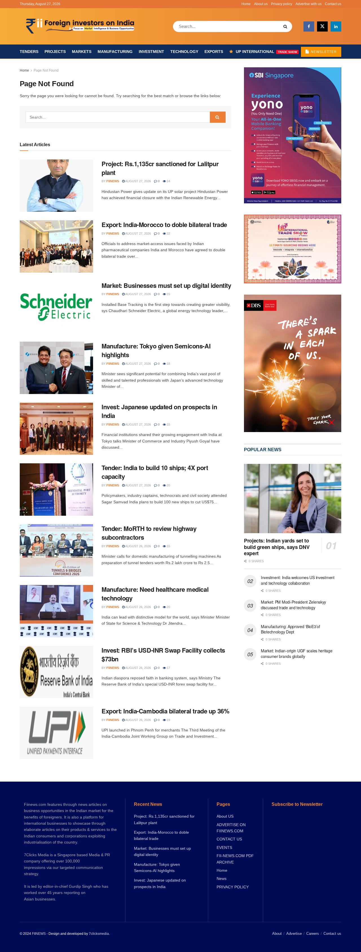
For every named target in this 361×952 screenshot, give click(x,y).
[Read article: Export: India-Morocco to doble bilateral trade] (56, 246)
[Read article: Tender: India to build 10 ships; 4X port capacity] (56, 489)
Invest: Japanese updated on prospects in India (159, 411)
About (277, 933)
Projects (55, 51)
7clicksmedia (99, 934)
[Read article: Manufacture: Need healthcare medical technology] (56, 611)
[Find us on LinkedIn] (336, 26)
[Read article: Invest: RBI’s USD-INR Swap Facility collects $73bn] (56, 672)
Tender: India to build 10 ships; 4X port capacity (155, 472)
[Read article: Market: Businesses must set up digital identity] (56, 307)
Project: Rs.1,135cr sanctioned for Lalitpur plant (160, 168)
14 (168, 181)
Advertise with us (309, 4)
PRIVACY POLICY (233, 887)
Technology (184, 51)
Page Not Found (46, 70)
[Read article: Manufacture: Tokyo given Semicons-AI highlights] (56, 368)
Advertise (294, 933)
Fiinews (112, 181)
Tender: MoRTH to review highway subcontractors (149, 533)
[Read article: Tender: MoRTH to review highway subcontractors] (56, 550)
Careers (312, 933)
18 (168, 363)
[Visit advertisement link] (292, 363)
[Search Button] (286, 26)
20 (168, 485)
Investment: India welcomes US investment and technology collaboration (297, 580)
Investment (151, 51)
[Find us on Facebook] (308, 26)
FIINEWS (39, 934)
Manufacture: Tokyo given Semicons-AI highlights (156, 350)
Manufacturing (115, 51)
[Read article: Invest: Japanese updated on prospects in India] (56, 428)
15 (168, 294)
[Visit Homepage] (81, 26)
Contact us (333, 4)
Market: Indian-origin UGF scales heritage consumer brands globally (297, 653)
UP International (266, 51)
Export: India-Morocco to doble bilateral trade (164, 224)
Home (246, 4)
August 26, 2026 (138, 546)
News (221, 878)
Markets (81, 51)
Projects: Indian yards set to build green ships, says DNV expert (276, 547)
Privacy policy (281, 4)
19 (168, 720)
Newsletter (323, 52)
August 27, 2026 (138, 181)
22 (168, 233)
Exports (213, 51)
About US (225, 816)
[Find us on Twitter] (322, 26)
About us (261, 4)
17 (168, 667)
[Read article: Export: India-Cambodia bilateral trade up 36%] (56, 733)
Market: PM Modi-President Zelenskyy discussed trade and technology (293, 604)
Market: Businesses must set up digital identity (166, 285)
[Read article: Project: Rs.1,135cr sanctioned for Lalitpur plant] (56, 185)
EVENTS (224, 847)
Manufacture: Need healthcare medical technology (155, 593)
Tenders (29, 51)
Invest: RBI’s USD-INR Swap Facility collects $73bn (163, 654)
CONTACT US (229, 839)
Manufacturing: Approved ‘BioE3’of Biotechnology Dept (290, 629)
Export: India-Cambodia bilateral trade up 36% (165, 710)
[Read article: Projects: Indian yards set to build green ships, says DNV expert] (292, 498)
